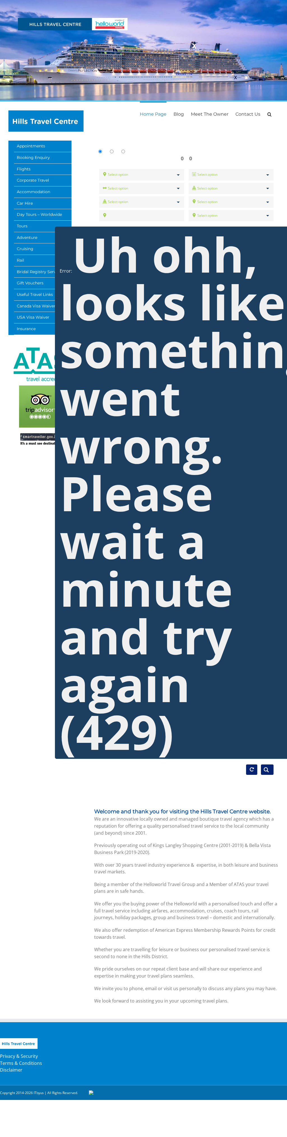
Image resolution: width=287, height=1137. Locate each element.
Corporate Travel (33, 180)
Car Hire (25, 203)
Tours (22, 226)
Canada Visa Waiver (36, 306)
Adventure (27, 237)
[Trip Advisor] (40, 406)
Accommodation (33, 191)
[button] (269, 114)
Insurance (26, 328)
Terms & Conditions (21, 1063)
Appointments (31, 146)
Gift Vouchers (30, 283)
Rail (20, 260)
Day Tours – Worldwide (39, 214)
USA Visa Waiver (33, 317)
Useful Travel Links (35, 294)
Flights (24, 169)
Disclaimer (11, 1070)
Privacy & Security (19, 1056)
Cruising (25, 248)
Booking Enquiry (33, 157)
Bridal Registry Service (39, 271)
